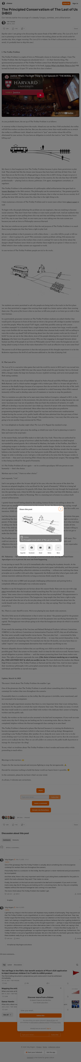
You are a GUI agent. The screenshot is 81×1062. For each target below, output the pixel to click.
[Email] (40, 547)
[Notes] (49, 547)
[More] (58, 547)
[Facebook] (31, 547)
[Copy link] (22, 547)
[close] (60, 509)
